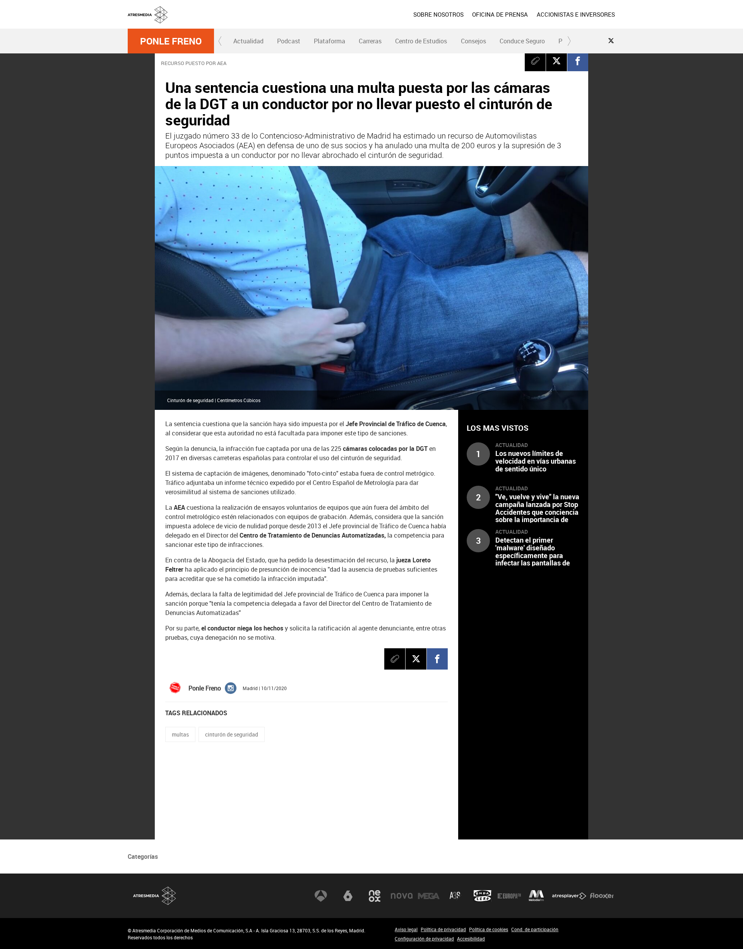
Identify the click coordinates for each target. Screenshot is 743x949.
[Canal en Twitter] (611, 41)
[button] (220, 41)
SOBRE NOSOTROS (438, 14)
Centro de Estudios (421, 41)
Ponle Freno (171, 41)
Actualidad (248, 41)
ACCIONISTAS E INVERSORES (576, 14)
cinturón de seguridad (231, 734)
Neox (374, 896)
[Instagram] (230, 687)
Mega (428, 896)
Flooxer (601, 896)
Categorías (143, 856)
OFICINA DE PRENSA (500, 14)
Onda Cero (482, 896)
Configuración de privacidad (424, 938)
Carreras (370, 41)
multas (180, 734)
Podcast (288, 41)
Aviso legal (406, 929)
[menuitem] (438, 14)
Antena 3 (320, 896)
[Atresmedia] (374, 20)
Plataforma (329, 41)
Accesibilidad (471, 938)
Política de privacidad (443, 929)
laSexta (348, 896)
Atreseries (455, 896)
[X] (556, 60)
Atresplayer (569, 896)
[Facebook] (577, 60)
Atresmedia (155, 895)
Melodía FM (536, 896)
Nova (401, 896)
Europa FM (509, 896)
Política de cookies (488, 929)
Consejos (473, 41)
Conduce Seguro (522, 41)
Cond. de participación (534, 929)
